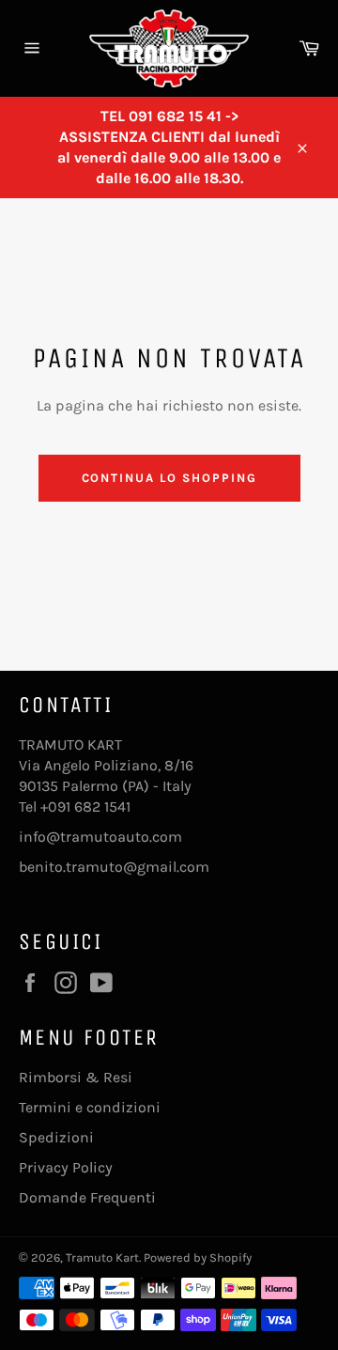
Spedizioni (56, 1137)
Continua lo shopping (169, 478)
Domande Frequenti (87, 1197)
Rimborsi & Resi (75, 1077)
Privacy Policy (66, 1167)
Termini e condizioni (90, 1107)
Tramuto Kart (102, 1257)
